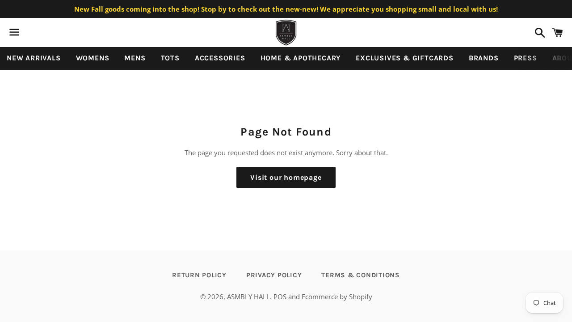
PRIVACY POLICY (274, 275)
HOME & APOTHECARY (301, 58)
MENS (134, 58)
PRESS (525, 58)
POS (279, 296)
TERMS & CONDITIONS (360, 275)
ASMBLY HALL (248, 296)
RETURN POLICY (199, 275)
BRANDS (484, 58)
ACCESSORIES (220, 58)
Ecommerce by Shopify (337, 296)
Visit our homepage (285, 177)
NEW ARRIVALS (34, 58)
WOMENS (92, 58)
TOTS (170, 58)
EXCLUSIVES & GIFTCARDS (405, 58)
